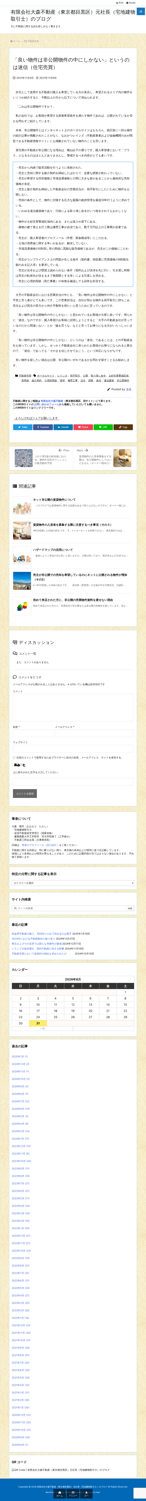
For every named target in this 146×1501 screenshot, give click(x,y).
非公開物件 (123, 380)
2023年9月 (20, 1168)
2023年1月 (21, 1228)
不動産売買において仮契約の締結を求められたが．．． (43, 953)
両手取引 (75, 375)
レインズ (62, 375)
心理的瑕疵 (51, 380)
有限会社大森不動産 (52, 400)
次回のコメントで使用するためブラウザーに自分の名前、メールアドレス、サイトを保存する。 (70, 757)
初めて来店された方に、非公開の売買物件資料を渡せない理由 (73, 600)
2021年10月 (21, 1340)
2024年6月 (21, 1108)
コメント (18, 691)
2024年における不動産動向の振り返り (33, 938)
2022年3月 (21, 1302)
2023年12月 (21, 1146)
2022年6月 (20, 1280)
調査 (90, 380)
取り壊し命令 (98, 375)
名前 (16, 726)
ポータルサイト (45, 375)
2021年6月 (21, 1370)
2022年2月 (21, 1310)
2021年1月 (20, 1407)
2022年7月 (20, 1273)
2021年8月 (20, 1355)
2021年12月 (21, 1325)
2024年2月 (21, 1131)
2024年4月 (20, 1123)
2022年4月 (20, 1295)
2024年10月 (21, 1078)
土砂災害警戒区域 (119, 375)
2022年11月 (21, 1243)
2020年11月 (21, 1422)
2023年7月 (20, 1183)
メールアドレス (64, 726)
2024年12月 (20, 1063)
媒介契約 (37, 380)
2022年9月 (21, 1258)
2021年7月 (20, 1362)
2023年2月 (21, 1220)
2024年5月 (20, 1116)
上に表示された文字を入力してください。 (36, 772)
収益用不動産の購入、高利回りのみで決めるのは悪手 (42, 933)
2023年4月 (21, 1205)
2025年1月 (20, 1056)
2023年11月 (20, 1153)
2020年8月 (20, 1444)
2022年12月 (21, 1235)
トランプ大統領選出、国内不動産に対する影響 (38, 948)
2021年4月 (21, 1385)
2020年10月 (21, 1429)
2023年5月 (21, 1198)
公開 (85, 375)
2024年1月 (20, 1138)
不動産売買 (33, 41)
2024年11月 (20, 1071)
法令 (82, 380)
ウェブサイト (20, 742)
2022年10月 (21, 1250)
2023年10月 (21, 1161)
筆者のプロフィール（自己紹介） (40, 844)
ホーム (16, 41)
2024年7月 (20, 1101)
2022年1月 (20, 1317)
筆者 (128, 389)
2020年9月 (21, 1437)
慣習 (62, 380)
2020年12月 (21, 1414)
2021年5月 (21, 1377)
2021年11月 (21, 1332)
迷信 (98, 380)
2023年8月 (21, 1175)
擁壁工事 (73, 380)
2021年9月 (21, 1347)
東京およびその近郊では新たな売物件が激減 (37, 943)
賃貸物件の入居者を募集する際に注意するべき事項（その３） (73, 524)
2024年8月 (20, 1093)
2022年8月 (20, 1265)
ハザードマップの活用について (53, 549)
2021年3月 (20, 1392)
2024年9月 (20, 1086)
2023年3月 (21, 1213)
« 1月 (42, 1028)
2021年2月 (20, 1399)
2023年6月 (21, 1190)
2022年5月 (21, 1287)
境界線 (25, 380)
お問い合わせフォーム (46, 404)
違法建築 (109, 380)
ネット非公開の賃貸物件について (54, 499)
